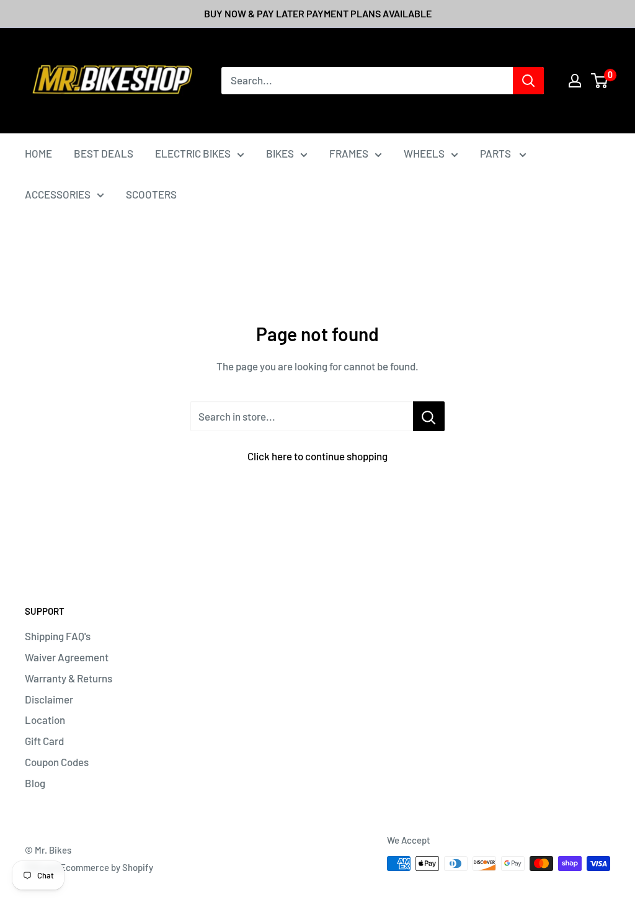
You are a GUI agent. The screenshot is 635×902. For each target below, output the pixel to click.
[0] (600, 80)
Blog (35, 783)
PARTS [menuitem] (496, 153)
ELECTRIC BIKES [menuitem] (193, 153)
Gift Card (44, 741)
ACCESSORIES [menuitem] (58, 194)
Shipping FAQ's (58, 636)
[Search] (528, 80)
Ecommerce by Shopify (106, 867)
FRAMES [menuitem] (348, 153)
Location (45, 719)
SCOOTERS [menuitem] (151, 194)
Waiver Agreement (67, 657)
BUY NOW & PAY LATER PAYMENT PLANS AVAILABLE (318, 13)
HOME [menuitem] (38, 153)
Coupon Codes (57, 762)
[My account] (575, 80)
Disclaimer (49, 699)
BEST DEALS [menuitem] (103, 153)
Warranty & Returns (68, 678)
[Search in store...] (429, 416)
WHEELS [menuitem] (424, 153)
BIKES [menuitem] (280, 153)
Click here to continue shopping (317, 456)
